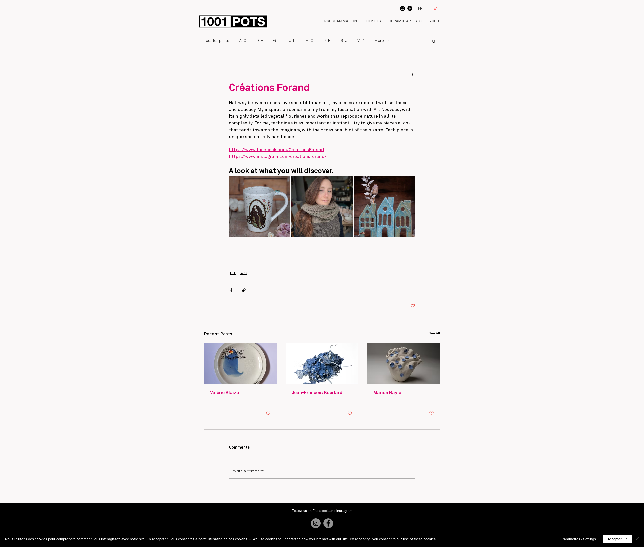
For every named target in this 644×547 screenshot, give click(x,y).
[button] (340, 22)
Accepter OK (618, 538)
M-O (309, 41)
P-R (327, 41)
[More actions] (412, 74)
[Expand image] (259, 206)
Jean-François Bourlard (317, 393)
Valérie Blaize (224, 393)
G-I (276, 41)
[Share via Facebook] (231, 290)
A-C (242, 41)
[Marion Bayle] (403, 363)
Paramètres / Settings (578, 538)
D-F (259, 41)
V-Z (360, 41)
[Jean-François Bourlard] (322, 363)
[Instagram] (402, 8)
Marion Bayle (387, 393)
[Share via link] (243, 290)
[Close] (638, 539)
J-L (292, 41)
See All (434, 333)
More (379, 41)
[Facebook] (409, 8)
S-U (344, 41)
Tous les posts (216, 41)
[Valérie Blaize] (240, 363)
